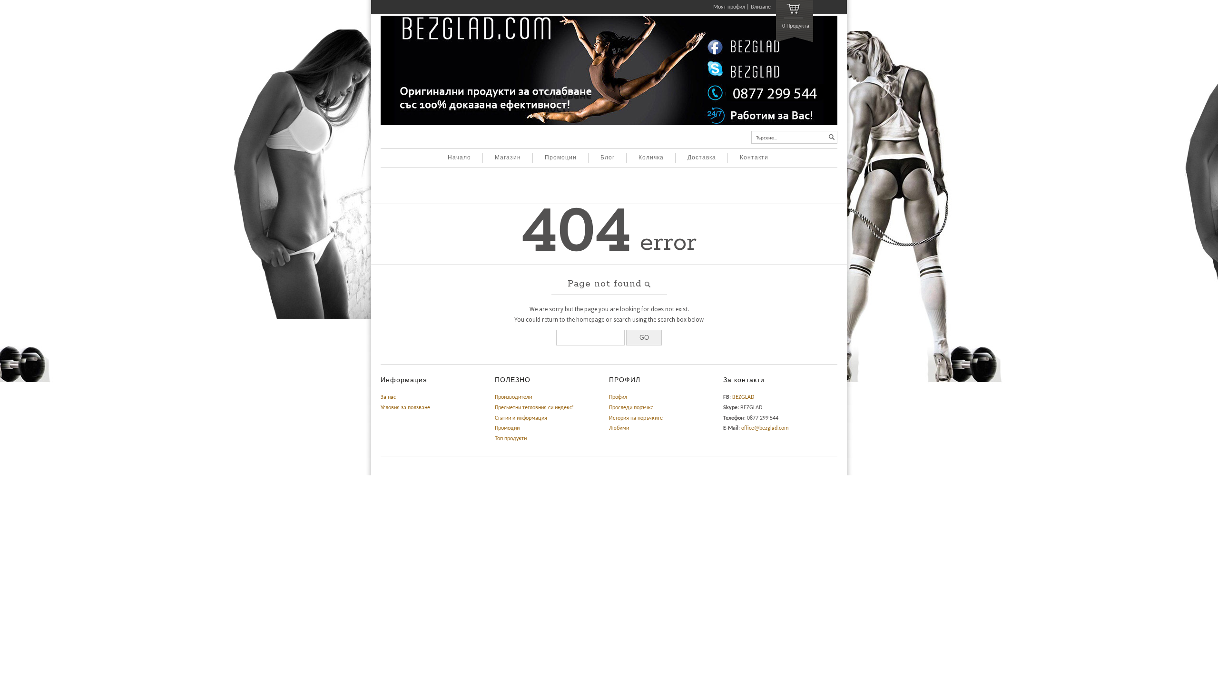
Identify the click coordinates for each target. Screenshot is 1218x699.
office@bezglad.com (765, 428)
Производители (513, 397)
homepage (590, 319)
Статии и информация (521, 418)
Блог (607, 158)
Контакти (754, 158)
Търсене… (766, 138)
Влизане (761, 7)
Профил (618, 397)
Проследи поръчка (631, 408)
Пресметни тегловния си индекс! (534, 408)
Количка (651, 158)
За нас (388, 397)
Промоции (561, 158)
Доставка (702, 158)
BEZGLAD (743, 397)
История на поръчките (636, 418)
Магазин (508, 158)
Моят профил (729, 7)
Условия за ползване (405, 408)
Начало (459, 158)
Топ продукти (511, 439)
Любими (619, 428)
